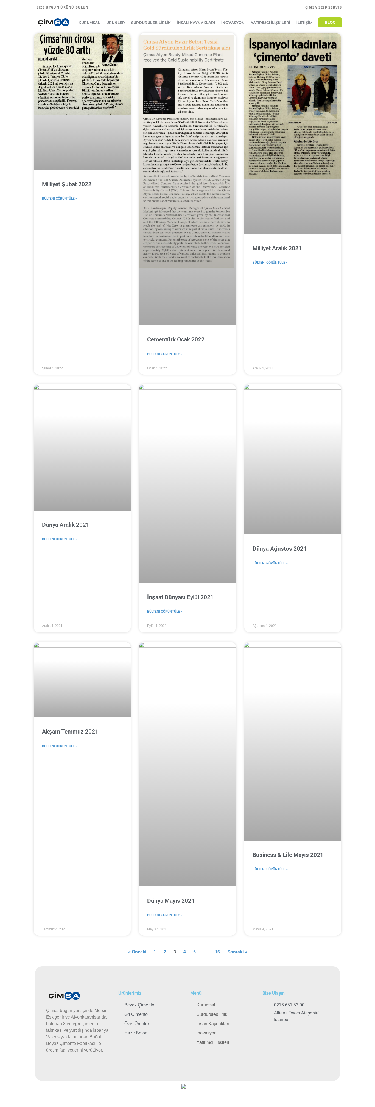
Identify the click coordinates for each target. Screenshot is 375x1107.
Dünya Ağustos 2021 (280, 548)
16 (217, 952)
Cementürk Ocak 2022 (176, 339)
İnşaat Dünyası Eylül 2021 (180, 597)
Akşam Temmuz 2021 (70, 731)
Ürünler (115, 22)
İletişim (304, 22)
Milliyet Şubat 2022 (66, 184)
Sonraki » (237, 952)
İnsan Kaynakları (196, 22)
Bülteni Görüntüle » (59, 198)
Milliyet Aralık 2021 (277, 248)
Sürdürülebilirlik (151, 22)
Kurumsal (89, 22)
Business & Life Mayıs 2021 (288, 855)
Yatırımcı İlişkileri (270, 22)
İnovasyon (233, 22)
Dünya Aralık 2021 (65, 525)
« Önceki (137, 952)
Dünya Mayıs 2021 (171, 900)
